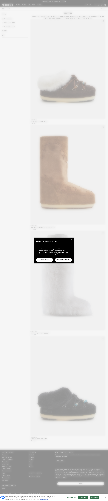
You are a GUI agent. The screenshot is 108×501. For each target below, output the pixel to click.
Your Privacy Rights (71, 497)
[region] (54, 497)
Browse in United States (63, 260)
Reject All (83, 497)
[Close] (105, 497)
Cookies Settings (44, 499)
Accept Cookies (94, 497)
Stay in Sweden (45, 260)
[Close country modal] (71, 239)
